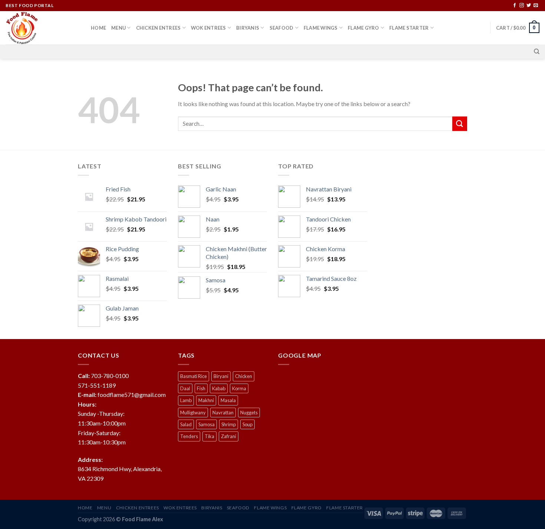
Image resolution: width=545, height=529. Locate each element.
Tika (209, 436)
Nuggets (249, 412)
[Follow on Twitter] (528, 5)
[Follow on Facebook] (514, 5)
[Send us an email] (536, 5)
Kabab (218, 388)
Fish (201, 388)
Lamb (186, 400)
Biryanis (247, 28)
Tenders (189, 436)
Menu (118, 28)
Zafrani (228, 436)
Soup (247, 424)
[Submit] (459, 123)
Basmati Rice (193, 376)
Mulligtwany (193, 412)
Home (98, 28)
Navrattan (223, 412)
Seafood (282, 28)
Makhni (206, 400)
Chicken (243, 376)
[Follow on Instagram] (521, 5)
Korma (239, 388)
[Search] (536, 52)
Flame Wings (321, 28)
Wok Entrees (208, 28)
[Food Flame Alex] (43, 28)
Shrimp (228, 424)
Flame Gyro (363, 28)
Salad (186, 424)
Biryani (221, 376)
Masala (228, 400)
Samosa (206, 424)
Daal (185, 388)
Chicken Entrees (158, 28)
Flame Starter (409, 28)
